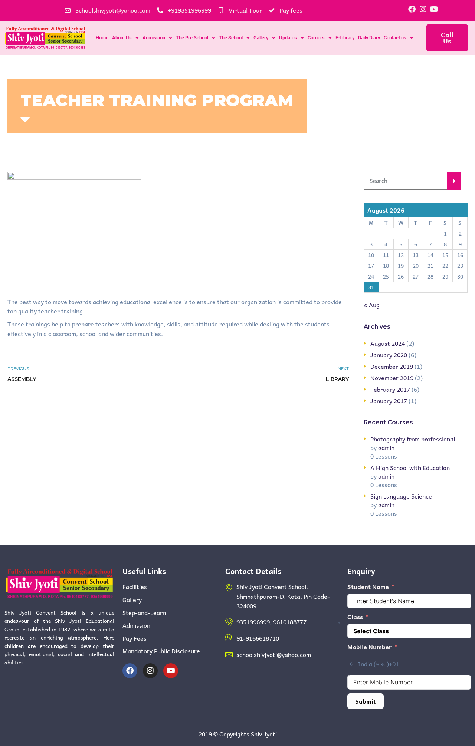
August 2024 (387, 343)
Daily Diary (369, 37)
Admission (153, 37)
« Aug (372, 304)
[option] (414, 664)
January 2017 (388, 400)
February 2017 (390, 389)
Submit (365, 701)
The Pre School (192, 37)
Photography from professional (412, 439)
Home (102, 37)
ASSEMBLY (21, 379)
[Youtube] (434, 9)
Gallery (260, 37)
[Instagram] (423, 9)
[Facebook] (412, 9)
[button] (125, 37)
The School (231, 37)
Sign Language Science (401, 496)
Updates (288, 37)
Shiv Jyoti (264, 734)
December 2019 (391, 366)
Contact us (395, 37)
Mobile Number (369, 646)
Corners (316, 37)
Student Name (368, 586)
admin (386, 447)
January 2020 (388, 354)
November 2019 (391, 377)
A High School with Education (410, 467)
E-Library (344, 37)
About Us (122, 37)
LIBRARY (337, 379)
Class (355, 616)
